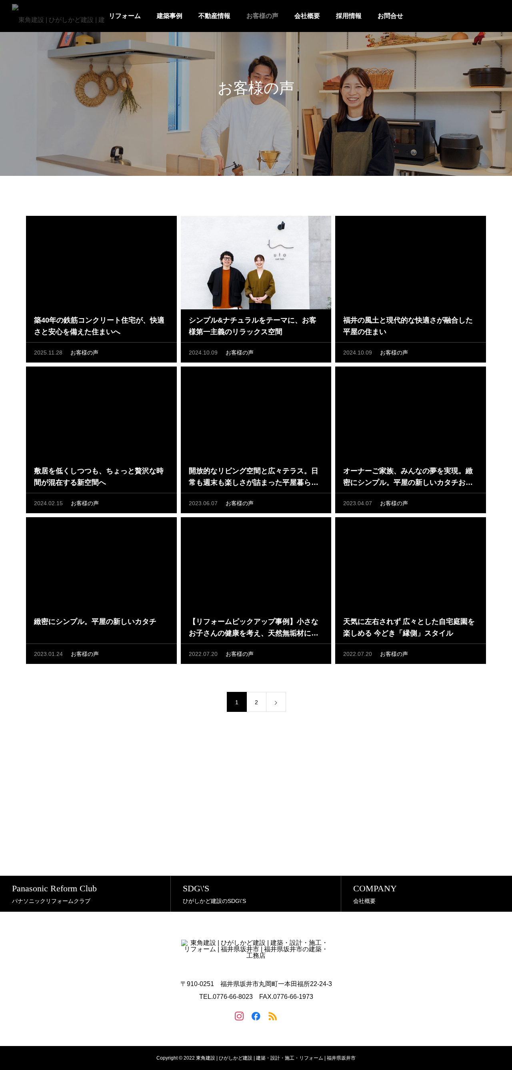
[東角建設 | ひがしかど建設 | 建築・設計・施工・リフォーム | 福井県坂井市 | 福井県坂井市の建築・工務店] (60, 16)
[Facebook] (256, 1015)
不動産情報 (214, 15)
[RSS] (272, 1015)
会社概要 (307, 15)
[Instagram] (239, 1015)
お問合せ (390, 15)
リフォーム (125, 15)
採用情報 (349, 15)
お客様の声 (262, 15)
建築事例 (169, 15)
